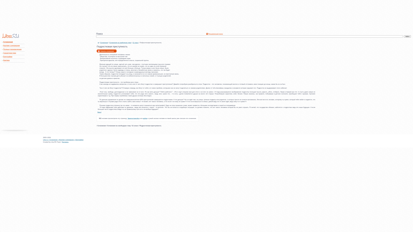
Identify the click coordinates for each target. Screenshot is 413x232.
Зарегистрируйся (134, 118)
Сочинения (8, 42)
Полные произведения (12, 49)
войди (145, 118)
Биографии (7, 57)
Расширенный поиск (215, 34)
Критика (6, 60)
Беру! (99, 112)
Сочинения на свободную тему (120, 43)
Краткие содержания (11, 46)
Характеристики (9, 53)
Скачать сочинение (107, 51)
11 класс (136, 43)
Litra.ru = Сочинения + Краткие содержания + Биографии (63, 140)
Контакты (65, 142)
